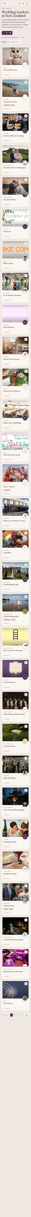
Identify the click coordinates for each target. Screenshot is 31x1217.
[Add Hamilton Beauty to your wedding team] (26, 854)
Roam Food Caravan (11, 359)
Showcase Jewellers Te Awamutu (15, 521)
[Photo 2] (16, 257)
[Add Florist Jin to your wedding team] (26, 211)
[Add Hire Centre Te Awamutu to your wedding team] (26, 630)
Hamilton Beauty (10, 874)
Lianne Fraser (8, 906)
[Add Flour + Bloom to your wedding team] (26, 467)
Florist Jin (7, 231)
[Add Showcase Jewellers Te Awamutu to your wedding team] (26, 501)
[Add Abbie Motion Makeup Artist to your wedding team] (26, 694)
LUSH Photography (11, 616)
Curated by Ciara (10, 102)
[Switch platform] (9, 3)
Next (26, 1015)
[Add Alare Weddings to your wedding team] (26, 758)
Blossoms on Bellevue (11, 391)
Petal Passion (8, 327)
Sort (8, 42)
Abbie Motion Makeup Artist (14, 714)
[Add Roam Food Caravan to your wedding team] (26, 339)
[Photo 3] (16, 416)
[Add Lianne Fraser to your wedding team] (26, 886)
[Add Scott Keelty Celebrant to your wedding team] (26, 275)
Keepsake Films (9, 200)
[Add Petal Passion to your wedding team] (26, 307)
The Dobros (8, 1003)
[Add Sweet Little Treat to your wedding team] (26, 50)
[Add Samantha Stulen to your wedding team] (26, 822)
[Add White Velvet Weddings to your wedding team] (26, 403)
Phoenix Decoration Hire (13, 972)
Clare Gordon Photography (14, 810)
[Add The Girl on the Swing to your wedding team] (26, 435)
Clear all (4, 42)
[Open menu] (27, 3)
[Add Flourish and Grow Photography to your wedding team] (26, 148)
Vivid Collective (9, 682)
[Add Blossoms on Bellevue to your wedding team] (26, 371)
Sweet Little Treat (10, 70)
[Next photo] (26, 88)
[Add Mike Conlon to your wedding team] (26, 243)
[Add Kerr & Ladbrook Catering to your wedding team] (26, 116)
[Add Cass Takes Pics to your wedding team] (26, 726)
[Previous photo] (4, 88)
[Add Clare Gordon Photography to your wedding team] (26, 790)
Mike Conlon (8, 263)
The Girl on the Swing (11, 455)
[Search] (19, 3)
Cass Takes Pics (9, 746)
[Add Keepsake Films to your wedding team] (26, 179)
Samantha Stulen (9, 842)
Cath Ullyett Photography (13, 940)
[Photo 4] (17, 416)
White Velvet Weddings (12, 423)
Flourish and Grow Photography (15, 168)
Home (3, 8)
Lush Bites (7, 553)
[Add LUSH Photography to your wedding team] (26, 596)
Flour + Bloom (8, 487)
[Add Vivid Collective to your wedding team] (26, 662)
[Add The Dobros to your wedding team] (26, 983)
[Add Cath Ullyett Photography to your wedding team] (26, 920)
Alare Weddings (9, 778)
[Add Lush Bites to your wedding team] (26, 533)
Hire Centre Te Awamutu (13, 650)
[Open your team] (23, 3)
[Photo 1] (13, 95)
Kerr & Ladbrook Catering (13, 136)
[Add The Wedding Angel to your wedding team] (26, 564)
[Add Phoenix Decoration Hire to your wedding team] (26, 951)
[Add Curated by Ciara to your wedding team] (26, 82)
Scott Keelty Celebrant (12, 295)
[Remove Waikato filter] (26, 37)
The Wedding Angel (10, 584)
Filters (8, 33)
